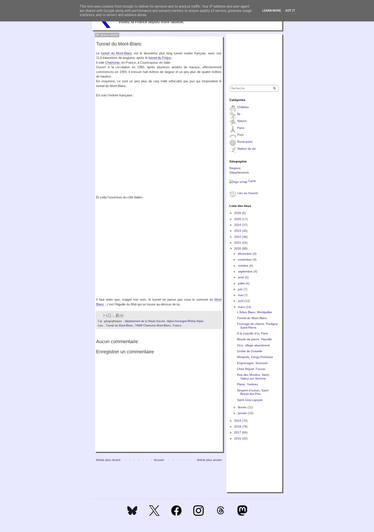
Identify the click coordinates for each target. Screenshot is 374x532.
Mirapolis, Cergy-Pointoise (255, 357)
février (242, 407)
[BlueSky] (132, 514)
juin (240, 289)
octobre (243, 265)
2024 (238, 225)
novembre (245, 259)
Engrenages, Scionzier (252, 363)
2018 (238, 426)
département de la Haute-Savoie (145, 321)
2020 (238, 248)
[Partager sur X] (113, 315)
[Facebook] (176, 514)
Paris (240, 128)
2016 (238, 438)
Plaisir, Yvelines (247, 384)
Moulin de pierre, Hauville (254, 339)
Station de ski (246, 148)
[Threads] (220, 514)
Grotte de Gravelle (249, 351)
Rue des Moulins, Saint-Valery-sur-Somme (253, 376)
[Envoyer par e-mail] (105, 315)
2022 (238, 236)
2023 (238, 230)
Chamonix (112, 62)
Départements (239, 172)
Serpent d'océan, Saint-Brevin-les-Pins (253, 392)
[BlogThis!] (109, 315)
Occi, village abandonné (253, 345)
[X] (154, 514)
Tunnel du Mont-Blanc (252, 318)
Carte (252, 181)
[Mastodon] (242, 514)
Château (243, 107)
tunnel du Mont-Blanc (116, 53)
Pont (240, 134)
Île (238, 114)
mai (241, 295)
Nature (242, 121)
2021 (238, 242)
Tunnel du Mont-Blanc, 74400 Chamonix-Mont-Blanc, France (143, 325)
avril (241, 301)
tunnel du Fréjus (159, 58)
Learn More (271, 10)
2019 (238, 420)
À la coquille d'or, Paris (252, 333)
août (241, 277)
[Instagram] (198, 514)
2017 (238, 432)
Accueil (159, 460)
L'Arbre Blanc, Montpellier (254, 312)
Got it (290, 10)
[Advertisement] (251, 55)
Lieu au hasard (247, 193)
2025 (238, 219)
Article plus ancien (209, 460)
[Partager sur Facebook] (117, 315)
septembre (245, 271)
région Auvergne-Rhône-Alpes (185, 321)
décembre (245, 253)
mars (242, 307)
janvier (243, 413)
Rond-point (244, 141)
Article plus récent (108, 460)
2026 (238, 213)
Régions (235, 168)
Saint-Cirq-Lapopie (250, 400)
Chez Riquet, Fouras (251, 369)
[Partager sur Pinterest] (121, 315)
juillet (242, 283)
